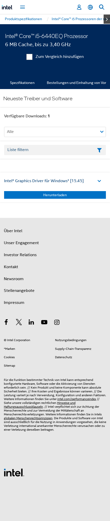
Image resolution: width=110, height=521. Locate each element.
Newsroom (14, 278)
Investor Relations (20, 254)
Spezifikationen (22, 82)
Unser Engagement (21, 242)
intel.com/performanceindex (76, 399)
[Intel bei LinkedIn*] (31, 323)
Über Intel (13, 230)
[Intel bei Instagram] (56, 323)
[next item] (107, 19)
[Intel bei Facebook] (6, 323)
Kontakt (11, 266)
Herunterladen (55, 195)
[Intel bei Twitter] (19, 323)
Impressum (14, 302)
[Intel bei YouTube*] (44, 323)
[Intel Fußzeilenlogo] (14, 472)
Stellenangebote (19, 290)
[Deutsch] (90, 7)
